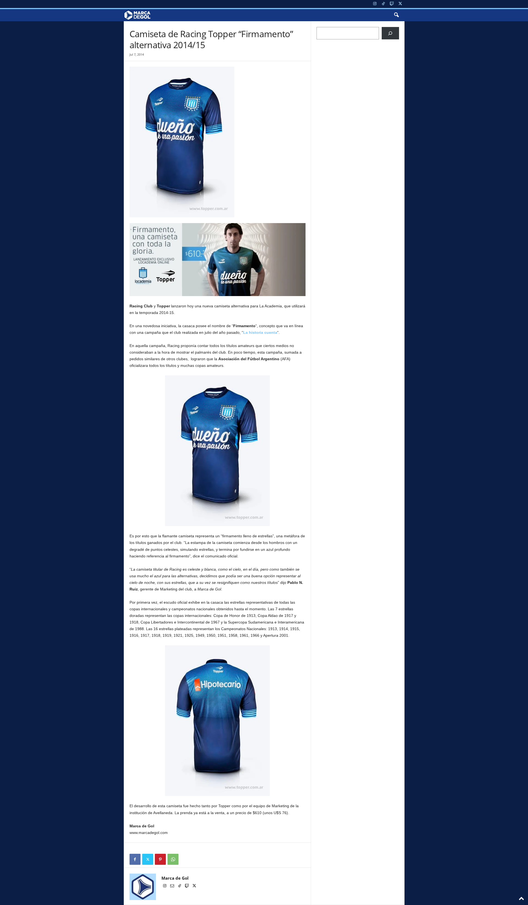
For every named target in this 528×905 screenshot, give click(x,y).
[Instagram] (375, 4)
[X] (400, 4)
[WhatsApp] (172, 859)
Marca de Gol (175, 878)
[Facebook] (135, 859)
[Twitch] (392, 4)
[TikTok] (383, 4)
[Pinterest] (160, 859)
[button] (396, 15)
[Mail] (172, 886)
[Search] (390, 33)
